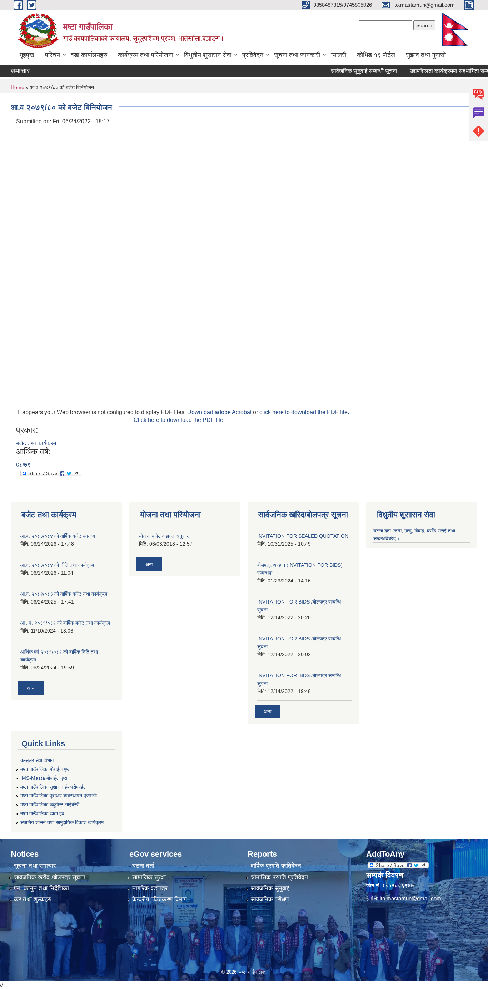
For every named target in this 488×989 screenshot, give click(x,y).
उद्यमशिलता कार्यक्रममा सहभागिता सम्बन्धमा (441, 71)
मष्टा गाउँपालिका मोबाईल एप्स (45, 769)
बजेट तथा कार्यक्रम (36, 443)
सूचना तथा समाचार (35, 865)
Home (17, 87)
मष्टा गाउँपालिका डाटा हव (42, 813)
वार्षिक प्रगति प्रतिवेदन (276, 865)
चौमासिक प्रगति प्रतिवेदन (279, 877)
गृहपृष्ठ (27, 55)
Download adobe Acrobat (220, 412)
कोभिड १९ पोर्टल (376, 55)
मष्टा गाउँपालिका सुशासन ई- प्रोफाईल (53, 787)
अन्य (31, 688)
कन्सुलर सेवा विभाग (37, 760)
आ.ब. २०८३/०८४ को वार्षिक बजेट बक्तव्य (57, 536)
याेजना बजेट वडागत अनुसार (164, 536)
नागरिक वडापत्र (150, 888)
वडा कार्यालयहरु (89, 55)
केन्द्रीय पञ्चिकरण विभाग (159, 899)
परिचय (52, 55)
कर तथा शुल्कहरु (32, 899)
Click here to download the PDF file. (179, 420)
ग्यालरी (338, 55)
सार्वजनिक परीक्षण (270, 899)
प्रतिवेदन (252, 55)
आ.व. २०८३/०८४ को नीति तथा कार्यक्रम (57, 565)
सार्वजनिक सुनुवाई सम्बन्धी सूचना (351, 71)
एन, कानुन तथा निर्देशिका (41, 888)
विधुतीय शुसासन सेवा (207, 55)
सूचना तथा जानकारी (297, 55)
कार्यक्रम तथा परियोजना (145, 55)
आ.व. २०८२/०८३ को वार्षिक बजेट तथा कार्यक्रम (63, 594)
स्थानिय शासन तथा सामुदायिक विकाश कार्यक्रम (62, 822)
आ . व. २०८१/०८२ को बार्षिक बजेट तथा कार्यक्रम (65, 623)
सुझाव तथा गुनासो (426, 55)
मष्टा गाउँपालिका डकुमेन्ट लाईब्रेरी (49, 804)
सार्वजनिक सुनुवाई (270, 888)
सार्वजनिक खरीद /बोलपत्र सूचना (49, 877)
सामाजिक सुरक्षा (149, 877)
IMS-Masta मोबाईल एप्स (43, 778)
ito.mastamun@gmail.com (410, 898)
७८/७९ (23, 465)
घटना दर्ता (143, 865)
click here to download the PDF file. (304, 412)
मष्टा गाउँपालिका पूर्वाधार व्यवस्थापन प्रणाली (58, 795)
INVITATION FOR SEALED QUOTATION (302, 536)
